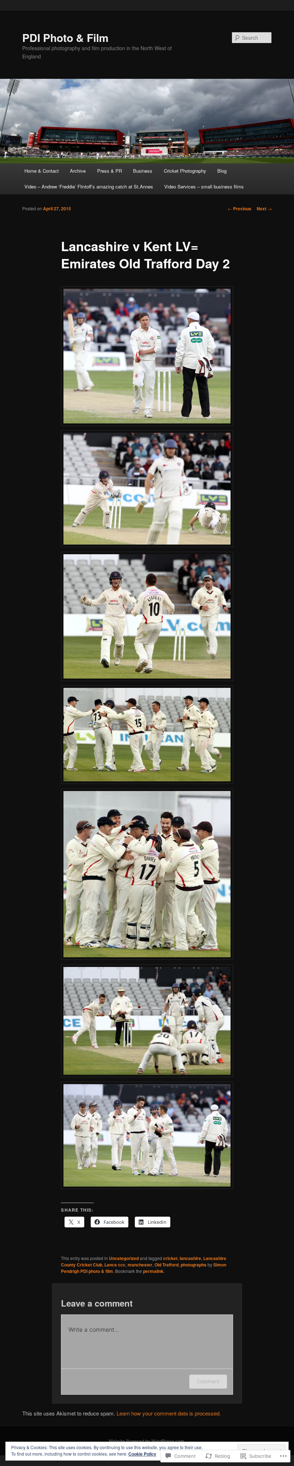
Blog (222, 170)
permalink (153, 1271)
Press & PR (109, 170)
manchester (140, 1264)
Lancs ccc (114, 1264)
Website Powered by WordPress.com (146, 1441)
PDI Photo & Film (65, 37)
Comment (208, 1381)
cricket (170, 1258)
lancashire (190, 1258)
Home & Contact (41, 170)
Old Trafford (167, 1264)
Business (142, 170)
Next (264, 208)
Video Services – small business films (204, 186)
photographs (194, 1264)
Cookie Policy (142, 1454)
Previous (239, 208)
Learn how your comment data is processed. (169, 1413)
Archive (78, 170)
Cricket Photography (185, 170)
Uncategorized (124, 1258)
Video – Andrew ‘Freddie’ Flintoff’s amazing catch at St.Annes (88, 186)
